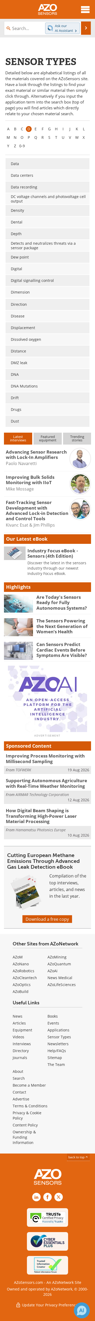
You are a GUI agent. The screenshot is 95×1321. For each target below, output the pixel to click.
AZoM (18, 956)
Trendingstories (77, 438)
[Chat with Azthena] (82, 1310)
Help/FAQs (57, 1050)
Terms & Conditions (30, 1105)
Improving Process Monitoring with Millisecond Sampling (45, 758)
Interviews (22, 1043)
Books (53, 1016)
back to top (76, 1157)
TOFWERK (23, 769)
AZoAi (53, 970)
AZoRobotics (23, 970)
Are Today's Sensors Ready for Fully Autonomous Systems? (61, 602)
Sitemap (55, 1057)
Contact (19, 1092)
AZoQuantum (59, 963)
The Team (56, 1064)
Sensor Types (59, 1036)
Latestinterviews (18, 438)
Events (53, 1023)
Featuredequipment (47, 438)
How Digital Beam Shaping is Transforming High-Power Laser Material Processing (41, 815)
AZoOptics (22, 984)
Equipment (22, 1029)
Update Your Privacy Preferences (50, 1304)
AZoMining (57, 956)
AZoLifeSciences (62, 984)
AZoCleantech (25, 977)
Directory (21, 1050)
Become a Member (29, 1085)
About (18, 1071)
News (17, 1016)
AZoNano (21, 963)
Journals (20, 1057)
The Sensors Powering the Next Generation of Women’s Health (62, 626)
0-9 (22, 145)
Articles (19, 1023)
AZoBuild (20, 991)
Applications (58, 1029)
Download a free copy (47, 919)
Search (19, 1078)
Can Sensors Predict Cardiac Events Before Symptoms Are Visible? (61, 649)
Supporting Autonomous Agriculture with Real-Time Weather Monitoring (46, 783)
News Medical (60, 977)
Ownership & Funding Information (24, 1137)
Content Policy (25, 1125)
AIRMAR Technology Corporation (42, 794)
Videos (18, 1036)
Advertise (21, 1098)
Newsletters (58, 1043)
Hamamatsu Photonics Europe (41, 829)
